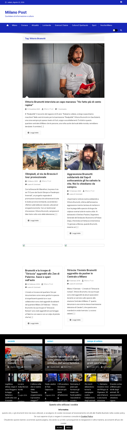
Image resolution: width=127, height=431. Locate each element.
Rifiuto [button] (68, 428)
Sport (94, 25)
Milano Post (16, 12)
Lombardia (47, 25)
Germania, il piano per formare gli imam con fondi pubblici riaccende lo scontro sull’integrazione (76, 393)
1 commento (62, 109)
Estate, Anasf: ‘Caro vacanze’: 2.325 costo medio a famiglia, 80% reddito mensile (24, 358)
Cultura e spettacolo (80, 25)
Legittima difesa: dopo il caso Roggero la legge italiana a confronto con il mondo (11, 392)
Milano (14, 25)
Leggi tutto (34, 133)
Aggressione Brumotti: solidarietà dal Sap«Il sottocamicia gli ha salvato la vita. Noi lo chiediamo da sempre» (83, 180)
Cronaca (24, 25)
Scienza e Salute (61, 25)
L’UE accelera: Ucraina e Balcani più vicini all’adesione (63, 389)
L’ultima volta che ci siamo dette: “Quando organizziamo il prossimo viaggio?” (36, 392)
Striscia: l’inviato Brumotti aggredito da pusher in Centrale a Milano (82, 273)
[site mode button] (115, 30)
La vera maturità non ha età (23, 387)
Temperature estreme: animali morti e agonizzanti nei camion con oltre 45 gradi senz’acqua (102, 358)
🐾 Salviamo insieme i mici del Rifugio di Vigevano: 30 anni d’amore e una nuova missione (103, 392)
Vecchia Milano (106, 25)
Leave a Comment (33, 184)
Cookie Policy (87, 416)
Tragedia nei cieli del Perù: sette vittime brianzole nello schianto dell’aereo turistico (63, 360)
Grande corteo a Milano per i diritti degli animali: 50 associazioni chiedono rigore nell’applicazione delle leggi (116, 395)
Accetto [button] (59, 428)
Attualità (35, 25)
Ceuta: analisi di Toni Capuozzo (50, 387)
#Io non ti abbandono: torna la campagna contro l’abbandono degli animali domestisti (90, 393)
